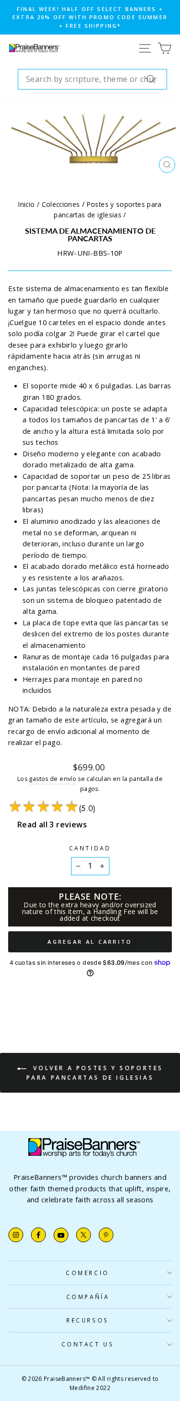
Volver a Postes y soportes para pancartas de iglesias (94, 1073)
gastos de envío (52, 779)
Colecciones (61, 204)
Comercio (87, 1273)
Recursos (87, 1320)
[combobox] (92, 79)
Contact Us (87, 1344)
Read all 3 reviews (52, 824)
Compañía (87, 1296)
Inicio (26, 204)
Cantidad (90, 848)
